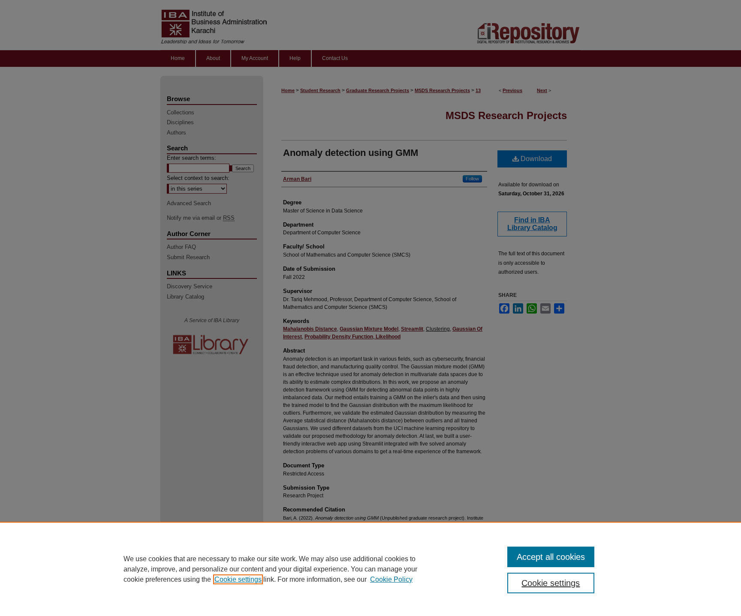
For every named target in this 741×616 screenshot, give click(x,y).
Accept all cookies (551, 557)
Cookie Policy (391, 579)
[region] (370, 569)
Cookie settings (238, 579)
